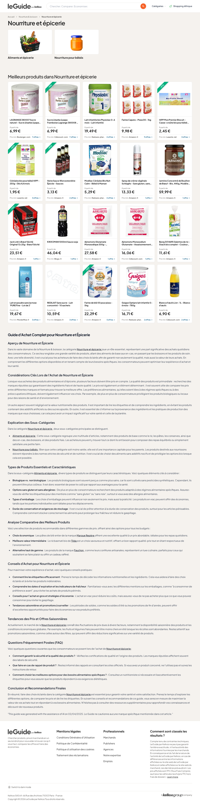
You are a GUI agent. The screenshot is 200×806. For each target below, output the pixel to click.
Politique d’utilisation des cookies (75, 749)
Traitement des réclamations (72, 755)
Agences (108, 749)
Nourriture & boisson (28, 17)
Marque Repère (86, 535)
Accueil (11, 17)
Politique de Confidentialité (72, 743)
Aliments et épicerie (21, 57)
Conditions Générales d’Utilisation (76, 737)
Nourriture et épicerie (89, 349)
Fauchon (79, 550)
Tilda (74, 540)
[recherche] (143, 6)
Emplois (108, 761)
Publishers (109, 743)
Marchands (109, 737)
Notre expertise (112, 755)
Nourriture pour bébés (69, 57)
